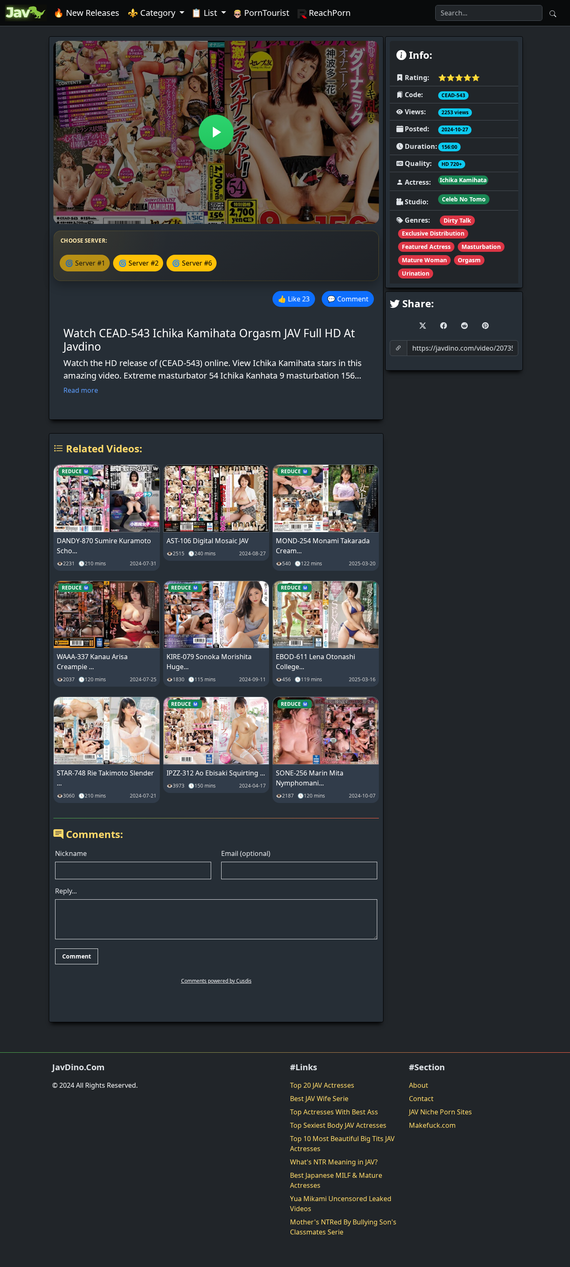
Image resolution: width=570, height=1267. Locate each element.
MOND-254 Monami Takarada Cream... (323, 545)
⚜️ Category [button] (152, 12)
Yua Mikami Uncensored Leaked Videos (340, 1203)
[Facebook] (443, 326)
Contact (421, 1098)
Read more (80, 390)
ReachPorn (329, 12)
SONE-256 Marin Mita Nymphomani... (309, 778)
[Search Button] (553, 13)
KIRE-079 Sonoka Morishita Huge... (209, 661)
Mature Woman (424, 260)
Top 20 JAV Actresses (322, 1085)
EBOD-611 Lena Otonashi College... (315, 661)
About (418, 1085)
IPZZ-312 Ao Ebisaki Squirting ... (215, 773)
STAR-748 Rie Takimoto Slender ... (105, 778)
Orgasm (469, 260)
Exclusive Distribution (433, 233)
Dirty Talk (457, 220)
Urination (415, 273)
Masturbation (481, 247)
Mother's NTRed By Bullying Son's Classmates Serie (343, 1227)
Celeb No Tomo (464, 199)
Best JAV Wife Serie (319, 1098)
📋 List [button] (205, 12)
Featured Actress (426, 247)
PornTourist (265, 12)
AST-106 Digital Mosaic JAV (207, 540)
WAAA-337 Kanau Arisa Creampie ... (92, 661)
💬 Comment (347, 299)
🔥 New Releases (86, 12)
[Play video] (216, 132)
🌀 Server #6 (192, 263)
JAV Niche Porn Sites (440, 1111)
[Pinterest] (485, 326)
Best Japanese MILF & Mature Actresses (336, 1180)
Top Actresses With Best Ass (334, 1111)
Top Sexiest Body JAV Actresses (338, 1125)
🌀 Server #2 (139, 263)
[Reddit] (464, 326)
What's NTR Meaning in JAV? (334, 1162)
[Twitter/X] (422, 326)
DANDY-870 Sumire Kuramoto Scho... (104, 545)
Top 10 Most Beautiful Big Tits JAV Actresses (342, 1143)
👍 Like (294, 299)
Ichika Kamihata (463, 180)
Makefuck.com (432, 1125)
